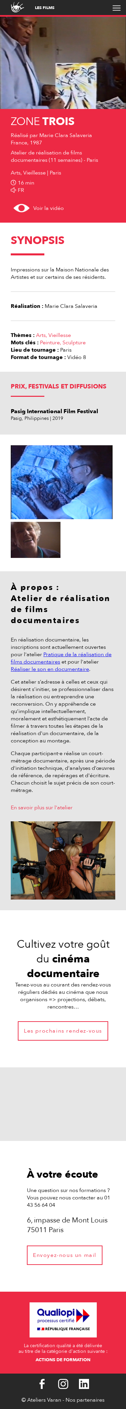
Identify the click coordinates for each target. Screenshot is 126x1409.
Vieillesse (59, 335)
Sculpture (74, 342)
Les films (44, 7)
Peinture (50, 342)
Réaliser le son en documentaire (50, 669)
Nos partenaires (85, 1400)
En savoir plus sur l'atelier (42, 807)
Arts (41, 335)
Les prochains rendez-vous (63, 1031)
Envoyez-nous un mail (64, 1255)
